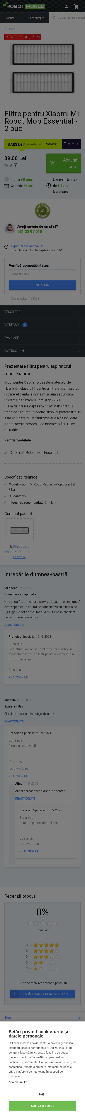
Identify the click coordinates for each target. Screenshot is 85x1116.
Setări (42, 1094)
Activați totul (42, 1106)
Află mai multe (18, 1082)
